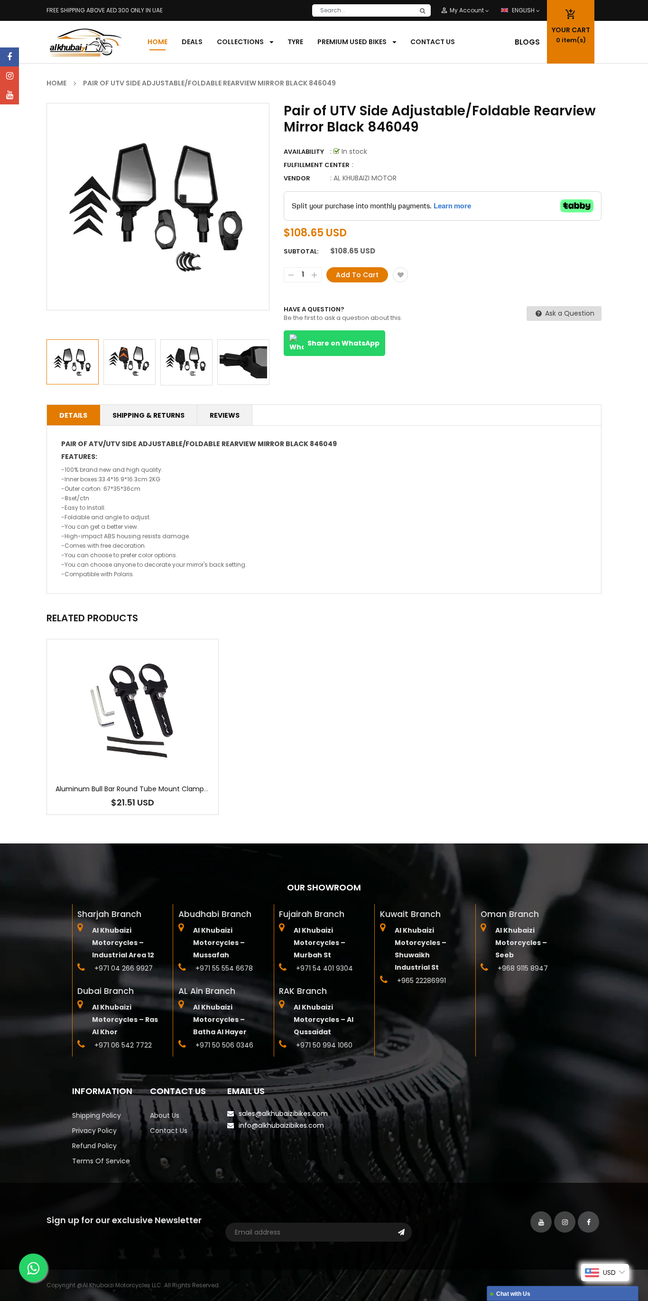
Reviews (225, 415)
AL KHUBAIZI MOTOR (365, 178)
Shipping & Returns (148, 415)
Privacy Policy (94, 1130)
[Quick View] (161, 740)
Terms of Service (101, 1161)
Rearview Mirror (253, 444)
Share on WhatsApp (343, 343)
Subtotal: (301, 251)
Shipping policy (96, 1115)
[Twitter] (9, 94)
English (524, 10)
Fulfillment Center (317, 164)
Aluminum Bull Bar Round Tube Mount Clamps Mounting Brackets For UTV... (179, 789)
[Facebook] (9, 56)
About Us (164, 1115)
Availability (304, 151)
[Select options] (133, 740)
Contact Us (168, 1130)
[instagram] (9, 75)
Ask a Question (568, 313)
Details (73, 415)
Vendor (297, 178)
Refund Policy (94, 1146)
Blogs (527, 42)
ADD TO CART (464, 1274)
